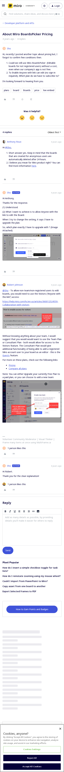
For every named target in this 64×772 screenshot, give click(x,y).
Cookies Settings (32, 749)
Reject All (32, 758)
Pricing (12, 365)
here (34, 165)
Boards (26, 90)
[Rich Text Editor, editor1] (32, 529)
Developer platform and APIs (19, 23)
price (36, 90)
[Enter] (5, 14)
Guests (6, 355)
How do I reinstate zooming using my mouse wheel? (31, 576)
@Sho (8, 147)
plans (6, 90)
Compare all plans (18, 368)
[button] (3, 6)
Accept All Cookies (32, 766)
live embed (48, 90)
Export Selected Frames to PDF (19, 591)
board (16, 90)
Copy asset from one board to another (24, 586)
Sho (9, 48)
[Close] (60, 728)
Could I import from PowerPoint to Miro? (25, 581)
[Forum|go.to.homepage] (21, 5)
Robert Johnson (15, 284)
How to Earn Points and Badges (32, 609)
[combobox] (32, 14)
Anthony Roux (14, 141)
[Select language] (44, 6)
